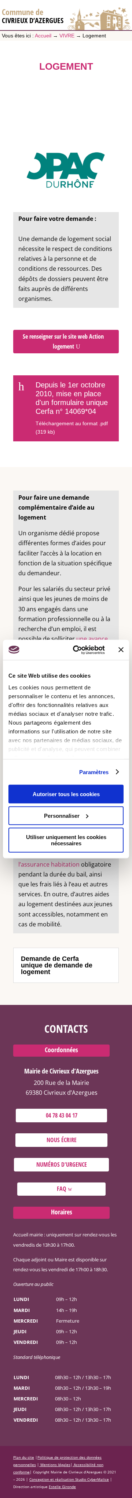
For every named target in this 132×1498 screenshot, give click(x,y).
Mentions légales (55, 1464)
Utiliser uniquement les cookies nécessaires (66, 840)
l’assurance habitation (49, 864)
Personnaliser (62, 815)
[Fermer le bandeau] (121, 649)
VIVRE (66, 36)
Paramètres (94, 772)
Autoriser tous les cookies (66, 794)
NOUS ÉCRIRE (62, 1140)
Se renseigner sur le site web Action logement (63, 341)
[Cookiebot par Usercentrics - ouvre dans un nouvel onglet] (77, 650)
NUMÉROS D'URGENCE (61, 1164)
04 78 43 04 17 (61, 1115)
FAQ (61, 1189)
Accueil (43, 36)
